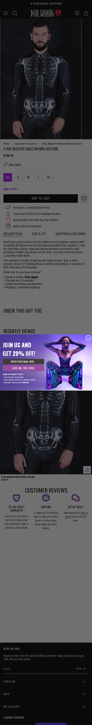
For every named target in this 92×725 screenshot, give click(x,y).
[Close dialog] (88, 337)
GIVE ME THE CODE (23, 368)
